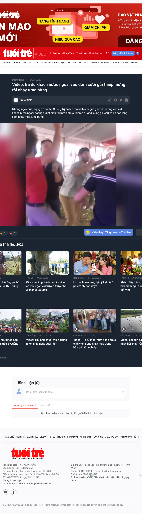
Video (43, 437)
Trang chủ (8, 437)
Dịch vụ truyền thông (81, 477)
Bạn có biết (66, 63)
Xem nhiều (32, 437)
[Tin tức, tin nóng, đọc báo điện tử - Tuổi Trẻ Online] (18, 53)
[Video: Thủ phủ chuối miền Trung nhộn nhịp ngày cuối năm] (47, 320)
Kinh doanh (86, 437)
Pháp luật (72, 437)
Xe (108, 437)
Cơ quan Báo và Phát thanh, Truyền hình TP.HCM (27, 483)
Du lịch (115, 437)
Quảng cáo (97, 53)
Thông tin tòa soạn (12, 480)
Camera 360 (135, 63)
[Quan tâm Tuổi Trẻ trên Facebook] (13, 492)
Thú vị (35, 63)
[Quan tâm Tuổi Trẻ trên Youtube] (5, 492)
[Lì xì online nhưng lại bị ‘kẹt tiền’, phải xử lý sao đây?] (94, 263)
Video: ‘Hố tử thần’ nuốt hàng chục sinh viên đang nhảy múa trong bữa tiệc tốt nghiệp (94, 343)
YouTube (70, 53)
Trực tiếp (26, 63)
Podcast (56, 53)
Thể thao (77, 63)
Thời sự (51, 437)
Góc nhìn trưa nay (119, 63)
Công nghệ (100, 437)
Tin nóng (17, 63)
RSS (74, 480)
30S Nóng (105, 63)
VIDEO (40, 54)
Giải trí (86, 63)
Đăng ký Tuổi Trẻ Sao (123, 53)
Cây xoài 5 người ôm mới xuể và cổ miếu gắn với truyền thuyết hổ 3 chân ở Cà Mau (46, 286)
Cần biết (83, 53)
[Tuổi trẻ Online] (28, 453)
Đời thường (53, 63)
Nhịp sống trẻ (128, 437)
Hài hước (95, 63)
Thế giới (43, 63)
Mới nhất (7, 63)
